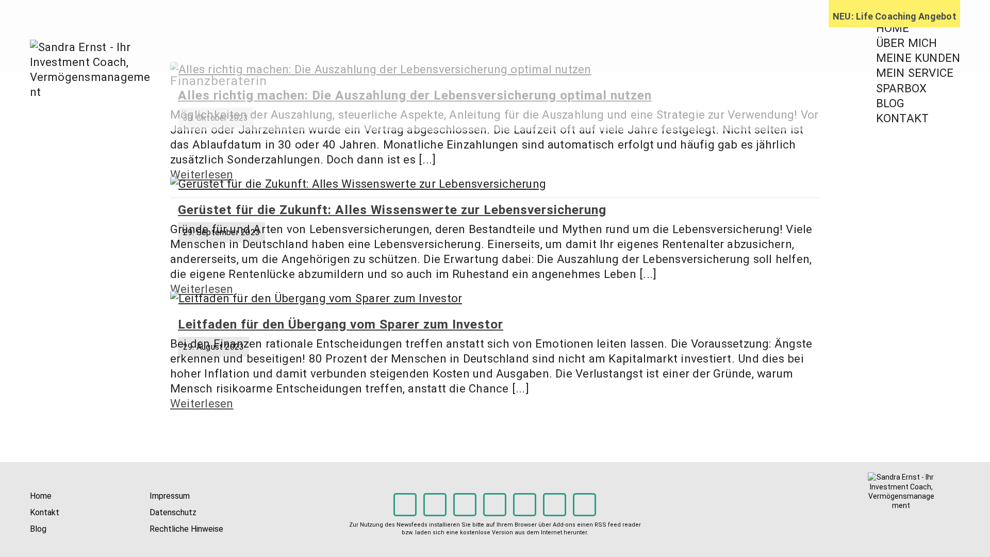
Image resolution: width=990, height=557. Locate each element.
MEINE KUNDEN (918, 57)
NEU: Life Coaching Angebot (894, 16)
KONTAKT (902, 118)
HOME (893, 28)
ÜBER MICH (906, 43)
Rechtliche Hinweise (186, 529)
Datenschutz (173, 512)
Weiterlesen (201, 403)
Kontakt (44, 512)
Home (41, 496)
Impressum (170, 496)
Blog (38, 529)
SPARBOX (901, 88)
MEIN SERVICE (915, 72)
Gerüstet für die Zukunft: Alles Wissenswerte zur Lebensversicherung (392, 209)
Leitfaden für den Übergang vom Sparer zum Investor (340, 324)
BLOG (890, 103)
